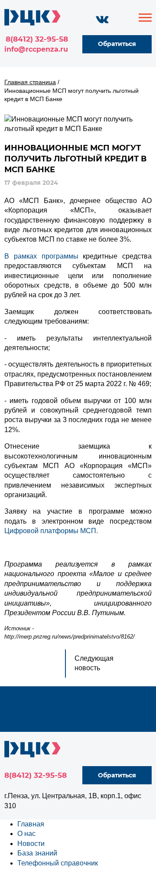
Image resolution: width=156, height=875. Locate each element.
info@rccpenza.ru (36, 49)
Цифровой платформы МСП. (51, 530)
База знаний (37, 853)
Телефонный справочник (57, 863)
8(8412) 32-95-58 (37, 39)
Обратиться (117, 44)
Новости (31, 843)
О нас (26, 833)
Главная (30, 824)
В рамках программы (41, 256)
